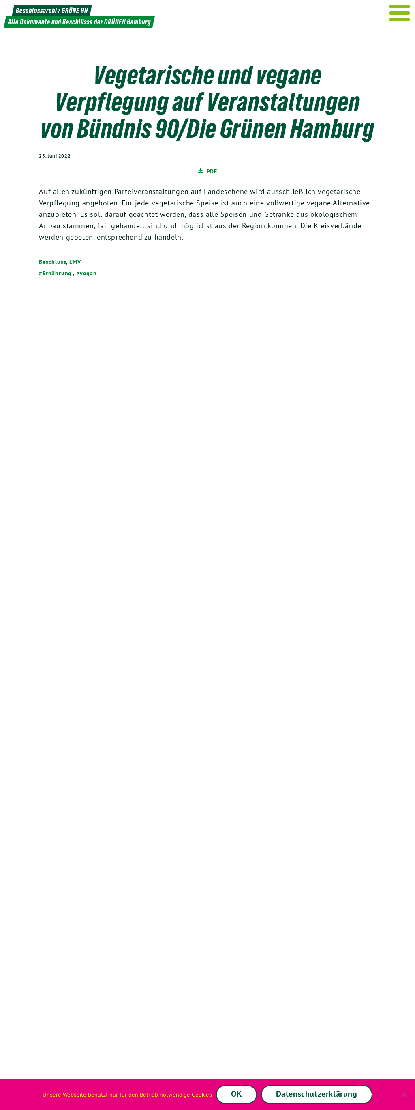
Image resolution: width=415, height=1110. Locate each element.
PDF (212, 171)
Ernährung (57, 273)
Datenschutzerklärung (316, 1093)
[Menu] (400, 13)
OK (236, 1093)
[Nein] (405, 1095)
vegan (88, 273)
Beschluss (52, 262)
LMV (75, 262)
